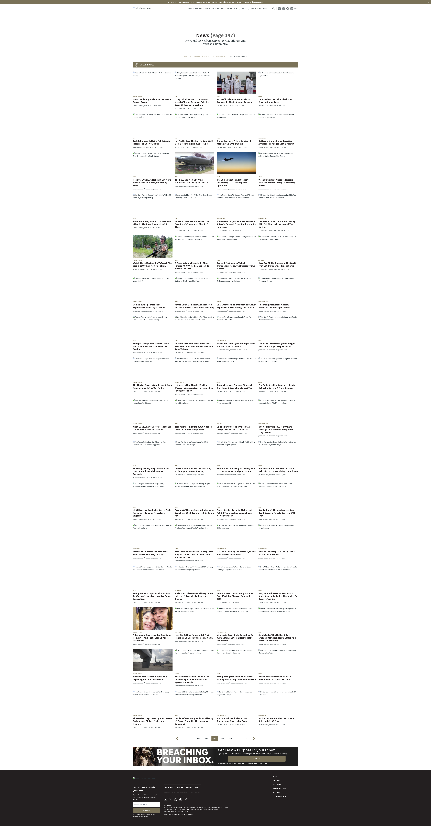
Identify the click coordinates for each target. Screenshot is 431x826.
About (180, 787)
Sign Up (256, 758)
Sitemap (167, 793)
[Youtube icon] (185, 799)
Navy (218, 96)
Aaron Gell (221, 644)
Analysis (187, 56)
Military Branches (219, 56)
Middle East (137, 549)
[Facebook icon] (165, 799)
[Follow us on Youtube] (296, 8)
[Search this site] (273, 8)
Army (176, 96)
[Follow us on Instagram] (287, 8)
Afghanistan (179, 632)
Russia (219, 302)
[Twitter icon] (170, 799)
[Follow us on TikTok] (291, 8)
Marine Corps (137, 96)
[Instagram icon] (175, 799)
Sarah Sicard (180, 108)
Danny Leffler (222, 189)
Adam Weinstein (223, 147)
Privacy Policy (189, 2)
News (190, 9)
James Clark (179, 147)
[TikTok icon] (180, 799)
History (220, 9)
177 (246, 739)
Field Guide (209, 9)
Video (189, 787)
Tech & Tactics (233, 9)
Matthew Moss (139, 311)
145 (198, 739)
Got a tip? (263, 9)
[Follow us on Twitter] (283, 8)
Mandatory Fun (279, 788)
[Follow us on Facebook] (279, 8)
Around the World (201, 56)
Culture (198, 9)
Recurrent (171, 811)
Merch (253, 9)
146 (206, 739)
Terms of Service (247, 763)
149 (230, 739)
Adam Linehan (222, 106)
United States (137, 302)
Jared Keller (138, 106)
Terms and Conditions (179, 793)
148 (222, 739)
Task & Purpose (139, 147)
